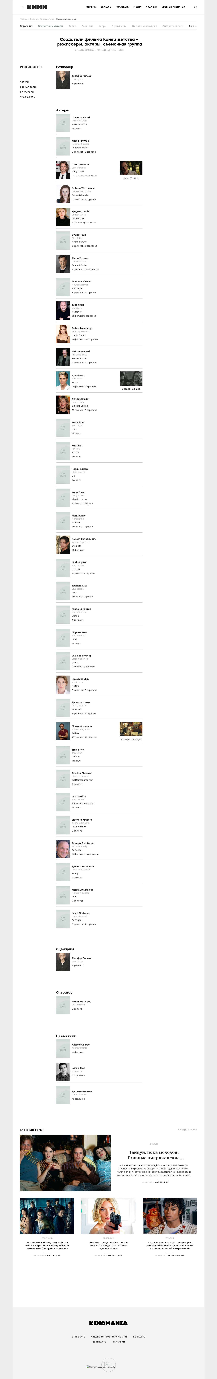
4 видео (137, 740)
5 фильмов (78, 246)
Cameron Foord (81, 117)
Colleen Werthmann (83, 188)
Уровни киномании (173, 7)
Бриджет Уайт (80, 211)
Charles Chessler (82, 773)
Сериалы (106, 7)
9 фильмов (77, 901)
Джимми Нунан (81, 702)
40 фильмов (78, 1075)
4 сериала (90, 199)
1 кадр (126, 178)
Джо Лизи (78, 305)
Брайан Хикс (79, 585)
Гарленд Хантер (81, 609)
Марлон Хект (79, 632)
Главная (23, 19)
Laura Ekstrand (80, 913)
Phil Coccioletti (81, 351)
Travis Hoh (78, 750)
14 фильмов (78, 339)
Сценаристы (28, 87)
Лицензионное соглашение (109, 1337)
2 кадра (126, 389)
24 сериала (91, 176)
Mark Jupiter (79, 562)
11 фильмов (78, 223)
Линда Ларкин (80, 399)
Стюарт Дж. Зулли (83, 843)
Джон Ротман (80, 258)
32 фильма (78, 176)
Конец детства (47, 19)
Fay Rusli (77, 445)
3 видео (135, 178)
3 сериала (90, 152)
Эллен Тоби (79, 235)
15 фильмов (78, 1052)
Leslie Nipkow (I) (81, 655)
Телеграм (119, 1342)
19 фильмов (78, 854)
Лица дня (151, 7)
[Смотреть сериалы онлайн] (108, 1368)
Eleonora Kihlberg (82, 820)
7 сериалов (91, 223)
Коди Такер (78, 492)
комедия (102, 50)
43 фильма (78, 737)
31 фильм (77, 316)
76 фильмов (78, 269)
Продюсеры (28, 97)
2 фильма (77, 503)
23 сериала (91, 737)
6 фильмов (78, 924)
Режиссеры (31, 67)
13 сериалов (92, 854)
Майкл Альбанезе (82, 890)
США (121, 50)
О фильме (26, 26)
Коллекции (122, 7)
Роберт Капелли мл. (84, 539)
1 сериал (88, 503)
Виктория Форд (81, 1001)
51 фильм (77, 386)
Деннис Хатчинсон (83, 866)
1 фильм (76, 128)
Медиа (137, 7)
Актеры (24, 82)
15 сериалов (89, 316)
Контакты (139, 1337)
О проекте (78, 1337)
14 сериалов (89, 386)
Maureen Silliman (81, 281)
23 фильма (78, 410)
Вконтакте (99, 1342)
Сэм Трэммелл (80, 164)
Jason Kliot (78, 1068)
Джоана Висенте (82, 1091)
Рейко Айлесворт (82, 328)
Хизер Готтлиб (80, 141)
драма (112, 50)
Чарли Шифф (80, 469)
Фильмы (91, 7)
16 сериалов (92, 269)
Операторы (27, 92)
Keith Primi (78, 422)
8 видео (136, 389)
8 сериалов (91, 246)
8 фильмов (78, 152)
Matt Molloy (79, 796)
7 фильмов (77, 83)
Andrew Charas (81, 1044)
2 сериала (90, 293)
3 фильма (77, 573)
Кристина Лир (80, 679)
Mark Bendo (79, 515)
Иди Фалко (78, 375)
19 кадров (126, 740)
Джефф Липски (82, 76)
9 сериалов (91, 410)
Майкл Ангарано (82, 726)
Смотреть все (186, 1129)
